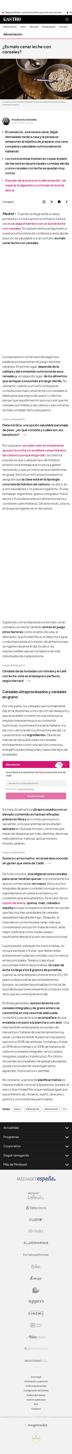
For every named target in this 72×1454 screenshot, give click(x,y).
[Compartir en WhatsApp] (44, 202)
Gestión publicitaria (36, 1399)
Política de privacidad (36, 1386)
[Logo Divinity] (36, 1231)
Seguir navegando (16, 1155)
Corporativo (12, 1146)
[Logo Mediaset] (36, 1181)
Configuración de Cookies (36, 1390)
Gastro (17, 1109)
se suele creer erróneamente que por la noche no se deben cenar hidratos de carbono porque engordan (34, 450)
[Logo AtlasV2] (36, 1337)
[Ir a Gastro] (12, 19)
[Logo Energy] (36, 1278)
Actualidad (11, 1127)
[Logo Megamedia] (37, 1425)
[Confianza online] (36, 1441)
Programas (11, 1137)
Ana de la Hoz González (24, 119)
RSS (36, 1404)
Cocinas (63, 27)
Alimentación (10, 27)
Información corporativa (36, 1381)
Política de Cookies (36, 1395)
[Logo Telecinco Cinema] (36, 1313)
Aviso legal (36, 1377)
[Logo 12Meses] (36, 1325)
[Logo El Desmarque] (36, 1243)
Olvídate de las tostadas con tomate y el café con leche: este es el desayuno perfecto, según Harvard (34, 676)
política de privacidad (25, 789)
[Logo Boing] (36, 1266)
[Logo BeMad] (36, 1290)
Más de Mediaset (15, 1164)
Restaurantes (48, 27)
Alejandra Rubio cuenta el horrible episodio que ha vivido (33, 12)
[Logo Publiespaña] (36, 1349)
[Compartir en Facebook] (67, 202)
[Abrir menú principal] (67, 19)
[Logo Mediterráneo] (36, 1360)
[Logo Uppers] (36, 1302)
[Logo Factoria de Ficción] (36, 1255)
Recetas (34, 27)
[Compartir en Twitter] (52, 202)
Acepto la (21, 789)
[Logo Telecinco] (36, 1208)
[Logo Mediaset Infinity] (36, 1196)
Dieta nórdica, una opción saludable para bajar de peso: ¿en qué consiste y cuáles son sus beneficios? (35, 430)
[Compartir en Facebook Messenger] (59, 202)
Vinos (23, 27)
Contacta (36, 1409)
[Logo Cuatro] (36, 1219)
